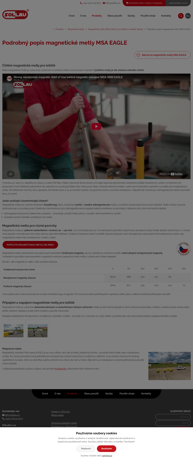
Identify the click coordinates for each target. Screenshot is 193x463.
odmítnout (107, 455)
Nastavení (86, 448)
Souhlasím (106, 448)
